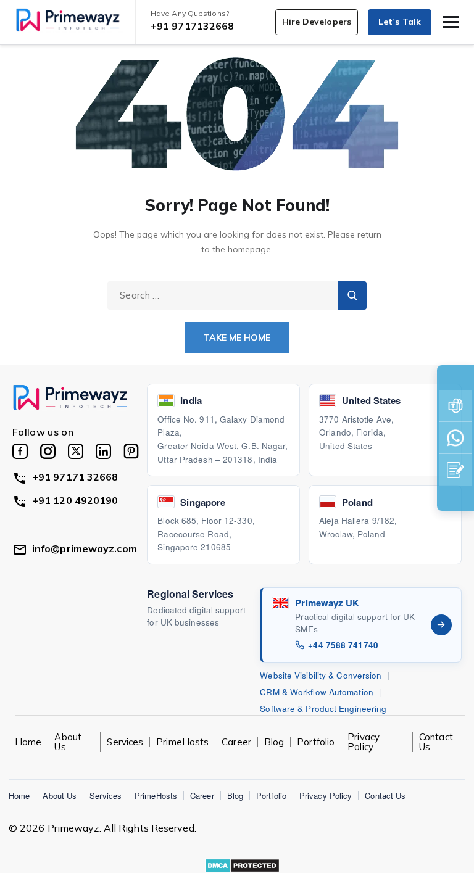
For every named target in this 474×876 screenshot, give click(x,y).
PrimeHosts (182, 742)
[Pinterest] (131, 451)
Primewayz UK (327, 603)
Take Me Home (237, 337)
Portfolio (316, 742)
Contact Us (436, 742)
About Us (60, 795)
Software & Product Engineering (323, 708)
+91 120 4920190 (75, 500)
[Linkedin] (103, 451)
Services (125, 742)
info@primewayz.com (84, 548)
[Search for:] (237, 295)
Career (236, 742)
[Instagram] (48, 451)
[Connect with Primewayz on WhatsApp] (455, 438)
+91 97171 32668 (75, 477)
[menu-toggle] (451, 22)
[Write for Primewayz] (455, 470)
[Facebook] (20, 451)
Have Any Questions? (190, 13)
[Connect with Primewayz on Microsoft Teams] (455, 406)
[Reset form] (352, 295)
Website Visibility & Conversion (320, 675)
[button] (317, 22)
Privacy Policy (363, 742)
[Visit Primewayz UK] (441, 624)
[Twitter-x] (75, 451)
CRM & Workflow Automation (316, 692)
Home (19, 795)
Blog (274, 742)
